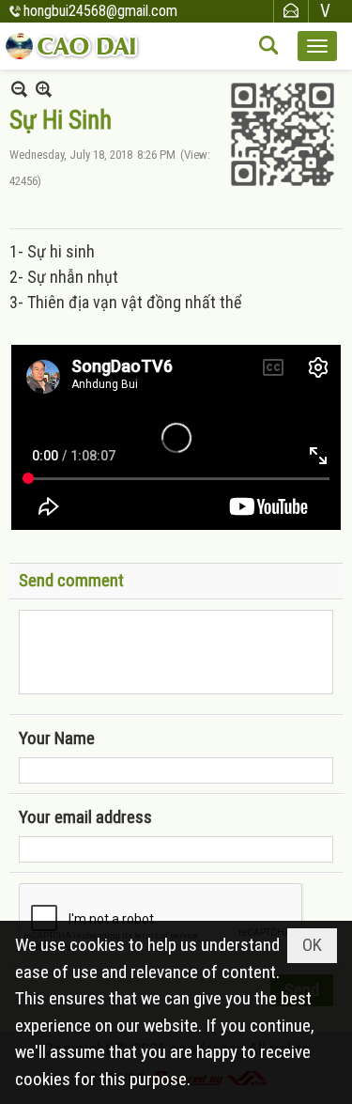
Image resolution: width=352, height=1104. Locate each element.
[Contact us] (290, 11)
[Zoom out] (44, 89)
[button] (317, 46)
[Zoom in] (19, 89)
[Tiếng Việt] (325, 11)
